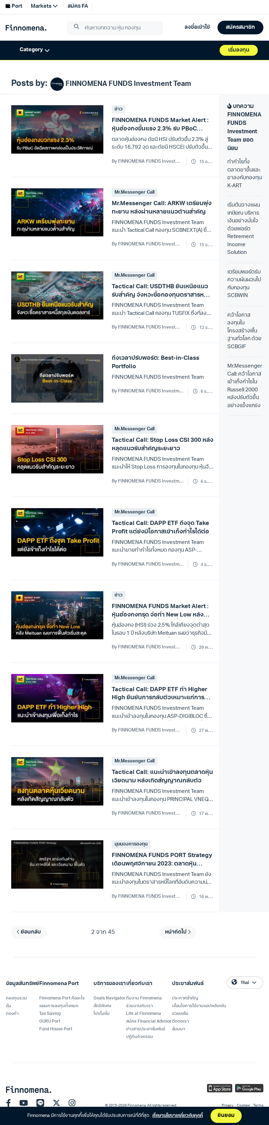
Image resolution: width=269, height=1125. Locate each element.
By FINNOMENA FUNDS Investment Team (148, 161)
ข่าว (119, 109)
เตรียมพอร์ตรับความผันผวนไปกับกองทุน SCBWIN (244, 284)
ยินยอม (226, 1115)
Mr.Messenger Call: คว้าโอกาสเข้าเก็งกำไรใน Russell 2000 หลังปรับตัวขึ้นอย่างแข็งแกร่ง (244, 386)
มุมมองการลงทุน (131, 844)
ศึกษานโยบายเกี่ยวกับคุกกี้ (177, 1115)
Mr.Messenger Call (134, 192)
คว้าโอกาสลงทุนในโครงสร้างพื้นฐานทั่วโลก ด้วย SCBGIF (244, 331)
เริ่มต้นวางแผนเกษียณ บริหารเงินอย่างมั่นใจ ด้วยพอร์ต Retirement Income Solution (243, 229)
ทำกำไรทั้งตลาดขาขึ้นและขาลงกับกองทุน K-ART (244, 174)
